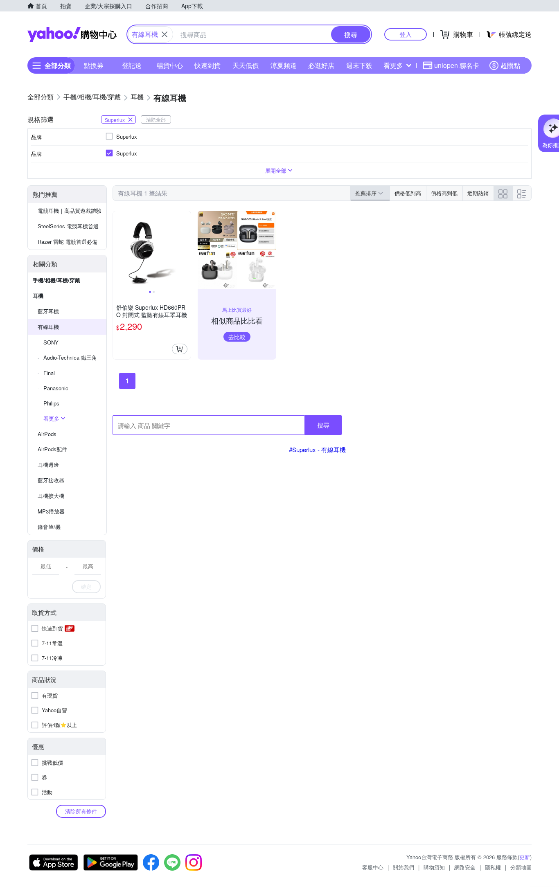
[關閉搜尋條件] (164, 34)
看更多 (393, 65)
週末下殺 (359, 65)
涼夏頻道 (283, 65)
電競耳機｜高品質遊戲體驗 (69, 210)
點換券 (94, 65)
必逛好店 (321, 65)
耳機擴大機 (51, 496)
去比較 (237, 337)
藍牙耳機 (48, 311)
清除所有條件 (81, 811)
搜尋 (323, 425)
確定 (86, 586)
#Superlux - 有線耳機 (317, 449)
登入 (405, 34)
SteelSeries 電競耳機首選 (68, 226)
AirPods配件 (52, 449)
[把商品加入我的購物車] (179, 349)
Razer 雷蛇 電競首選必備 (67, 241)
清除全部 (156, 119)
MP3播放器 (51, 511)
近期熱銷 (478, 193)
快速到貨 (207, 65)
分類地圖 (521, 867)
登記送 (132, 65)
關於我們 (403, 867)
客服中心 (372, 867)
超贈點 (510, 65)
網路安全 (465, 867)
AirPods (47, 434)
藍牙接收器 (51, 480)
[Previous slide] (118, 250)
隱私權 (493, 867)
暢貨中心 (170, 65)
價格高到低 (444, 193)
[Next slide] (185, 250)
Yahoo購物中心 (72, 34)
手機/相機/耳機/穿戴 (56, 280)
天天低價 (245, 65)
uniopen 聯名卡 (456, 65)
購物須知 (434, 867)
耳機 (38, 295)
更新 (524, 857)
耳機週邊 (48, 464)
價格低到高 (407, 193)
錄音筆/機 (49, 527)
